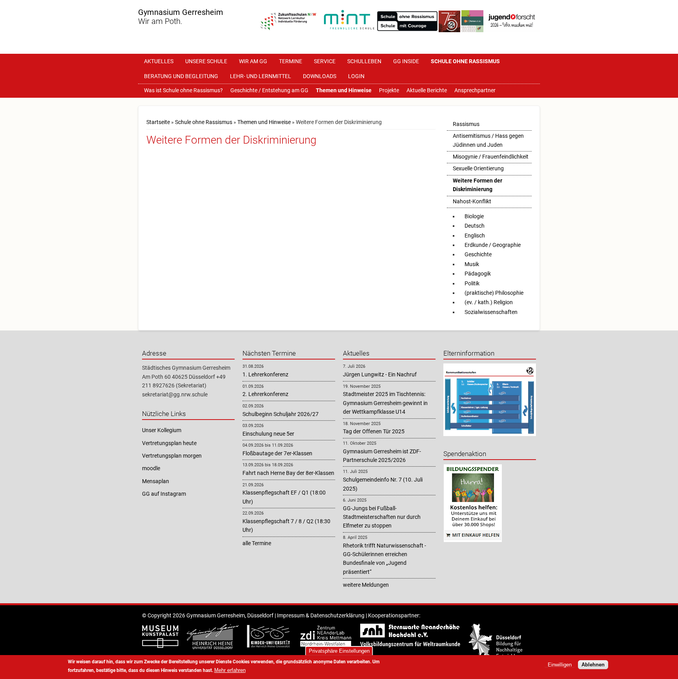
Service (324, 61)
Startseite (158, 122)
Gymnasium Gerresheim (180, 12)
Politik (472, 283)
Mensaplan (155, 481)
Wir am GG (253, 61)
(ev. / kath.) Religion (489, 302)
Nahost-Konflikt (472, 201)
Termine (290, 61)
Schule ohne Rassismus (465, 61)
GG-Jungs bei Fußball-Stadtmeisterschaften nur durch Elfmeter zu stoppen (382, 517)
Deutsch (475, 226)
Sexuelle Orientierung (478, 168)
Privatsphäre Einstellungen (339, 651)
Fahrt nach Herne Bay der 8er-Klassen (288, 473)
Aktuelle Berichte (426, 90)
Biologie (474, 216)
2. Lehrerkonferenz (265, 394)
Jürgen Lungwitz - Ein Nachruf (380, 374)
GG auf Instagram (164, 494)
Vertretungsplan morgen (172, 456)
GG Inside (406, 61)
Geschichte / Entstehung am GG (269, 90)
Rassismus (466, 124)
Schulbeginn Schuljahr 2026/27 (280, 414)
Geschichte (478, 254)
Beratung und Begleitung (181, 76)
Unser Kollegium (161, 430)
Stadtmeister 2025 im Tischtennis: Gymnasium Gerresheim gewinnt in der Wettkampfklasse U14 (385, 403)
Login (356, 76)
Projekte (389, 90)
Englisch (475, 235)
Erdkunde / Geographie (493, 245)
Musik (472, 264)
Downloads (319, 76)
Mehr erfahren (230, 670)
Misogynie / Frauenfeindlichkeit (491, 156)
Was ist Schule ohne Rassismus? (183, 90)
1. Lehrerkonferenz (265, 374)
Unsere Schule (206, 61)
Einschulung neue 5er (268, 434)
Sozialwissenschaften (491, 312)
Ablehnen (593, 665)
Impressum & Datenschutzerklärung (321, 615)
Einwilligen (560, 664)
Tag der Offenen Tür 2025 (374, 431)
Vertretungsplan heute (169, 443)
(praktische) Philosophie (494, 293)
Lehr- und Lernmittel (260, 76)
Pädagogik (478, 273)
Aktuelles (158, 61)
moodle (151, 468)
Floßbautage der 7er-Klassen (277, 453)
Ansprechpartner (475, 90)
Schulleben (364, 61)
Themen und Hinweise (344, 90)
